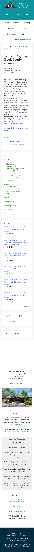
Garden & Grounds (16, 176)
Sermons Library (12, 187)
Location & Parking (13, 171)
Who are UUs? (11, 193)
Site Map (26, 546)
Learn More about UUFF (17, 424)
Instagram (21, 511)
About (6, 156)
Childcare (10, 180)
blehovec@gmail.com (18, 119)
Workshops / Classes (17, 144)
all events (27, 306)
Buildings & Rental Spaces (18, 178)
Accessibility (13, 173)
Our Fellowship (9, 164)
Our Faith (7, 184)
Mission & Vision (12, 166)
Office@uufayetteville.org (17, 502)
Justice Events (15, 142)
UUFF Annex (15, 73)
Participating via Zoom (11, 214)
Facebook (20, 506)
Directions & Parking (17, 383)
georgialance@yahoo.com (13, 123)
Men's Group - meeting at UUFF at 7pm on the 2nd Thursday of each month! (15, 229)
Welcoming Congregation (15, 169)
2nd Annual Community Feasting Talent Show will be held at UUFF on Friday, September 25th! (16, 242)
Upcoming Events (10, 206)
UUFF (17, 5)
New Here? (8, 160)
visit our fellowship (22, 431)
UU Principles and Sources (15, 189)
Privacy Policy (17, 546)
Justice (6, 198)
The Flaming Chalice (13, 191)
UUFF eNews (8, 210)
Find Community (9, 202)
